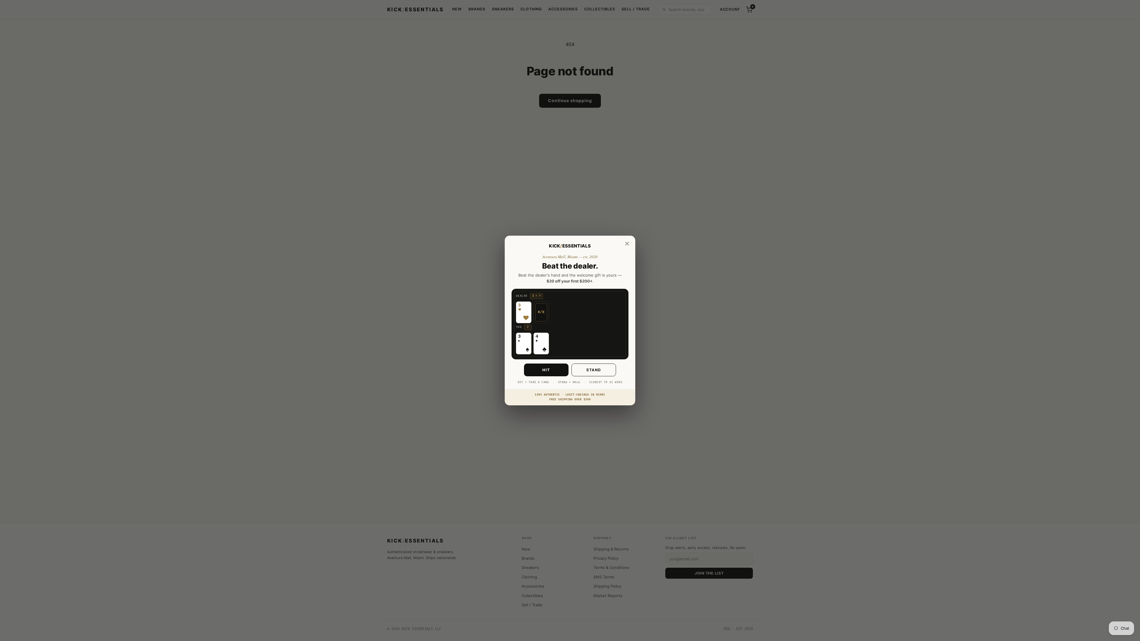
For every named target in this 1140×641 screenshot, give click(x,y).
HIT (546, 370)
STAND (593, 370)
